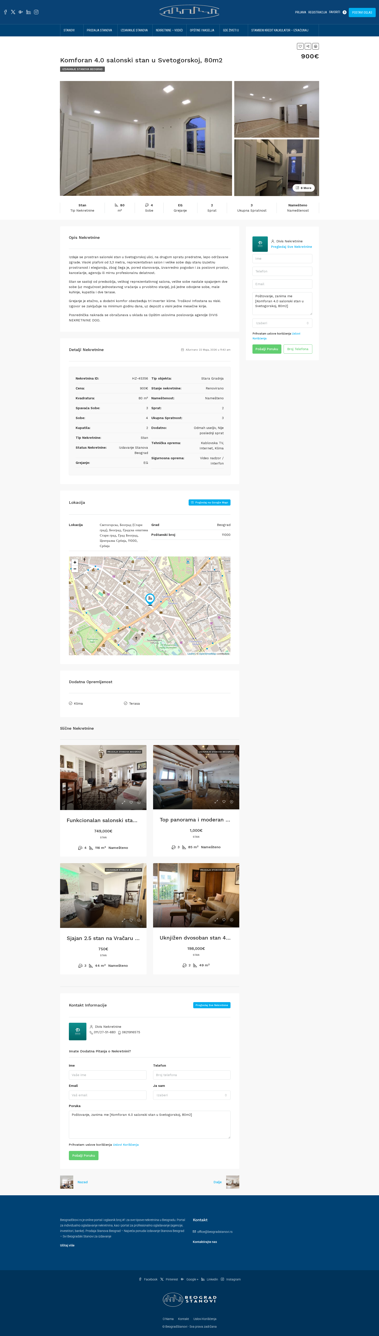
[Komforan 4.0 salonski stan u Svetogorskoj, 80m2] (150, 599)
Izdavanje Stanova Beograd (134, 36)
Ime (72, 1066)
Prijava (300, 12)
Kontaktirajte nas (205, 1242)
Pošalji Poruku (83, 1156)
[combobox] (192, 1095)
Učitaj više (67, 1245)
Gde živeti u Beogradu (231, 36)
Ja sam (159, 1086)
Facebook (150, 1279)
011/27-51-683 (105, 1032)
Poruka (74, 1106)
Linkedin (212, 1279)
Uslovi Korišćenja (126, 1144)
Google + (192, 1279)
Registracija (317, 12)
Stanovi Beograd (70, 36)
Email (73, 1086)
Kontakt (183, 1319)
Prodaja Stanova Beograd (99, 36)
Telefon (159, 1066)
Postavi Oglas (362, 12)
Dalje (218, 1182)
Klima (78, 704)
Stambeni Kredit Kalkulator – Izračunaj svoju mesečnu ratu (279, 36)
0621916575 (131, 1032)
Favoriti (337, 12)
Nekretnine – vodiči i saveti (169, 36)
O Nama (168, 1319)
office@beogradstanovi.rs (214, 1231)
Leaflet (191, 653)
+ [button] (74, 562)
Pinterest (172, 1279)
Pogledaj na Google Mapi (211, 502)
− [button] (74, 569)
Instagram (233, 1279)
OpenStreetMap (207, 653)
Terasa (134, 704)
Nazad (83, 1182)
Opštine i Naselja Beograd (202, 36)
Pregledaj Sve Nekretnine (212, 1005)
